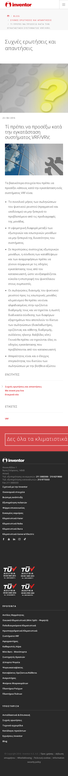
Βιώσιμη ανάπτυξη (12, 497)
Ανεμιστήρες (9, 678)
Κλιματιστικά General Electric (18, 534)
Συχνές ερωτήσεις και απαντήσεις (23, 386)
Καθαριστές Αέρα (11, 646)
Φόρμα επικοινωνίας (13, 507)
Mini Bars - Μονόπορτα (14, 651)
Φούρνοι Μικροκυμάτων (15, 683)
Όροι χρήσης (47, 753)
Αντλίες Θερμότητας (13, 614)
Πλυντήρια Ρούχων (12, 688)
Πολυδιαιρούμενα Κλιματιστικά (19, 625)
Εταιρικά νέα (12, 394)
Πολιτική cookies (42, 757)
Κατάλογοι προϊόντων (14, 730)
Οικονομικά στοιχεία (13, 492)
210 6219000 (56, 476)
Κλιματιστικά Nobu (12, 523)
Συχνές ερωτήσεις (12, 720)
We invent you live (14, 390)
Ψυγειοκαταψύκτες (12, 667)
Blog (4, 741)
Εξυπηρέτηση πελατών (14, 502)
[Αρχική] (18, 5)
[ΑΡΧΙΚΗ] (8, 16)
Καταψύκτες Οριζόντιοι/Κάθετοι (19, 672)
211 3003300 (42, 476)
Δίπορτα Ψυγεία (11, 662)
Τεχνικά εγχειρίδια (12, 725)
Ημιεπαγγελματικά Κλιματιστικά (19, 630)
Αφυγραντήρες (10, 641)
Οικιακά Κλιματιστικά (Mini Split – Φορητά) (25, 620)
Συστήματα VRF (10, 635)
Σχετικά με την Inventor (15, 486)
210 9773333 (43, 479)
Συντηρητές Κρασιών (13, 657)
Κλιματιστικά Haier (12, 518)
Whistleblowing (24, 757)
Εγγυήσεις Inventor (12, 735)
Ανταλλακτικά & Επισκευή (16, 714)
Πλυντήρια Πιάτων (12, 693)
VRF (7, 418)
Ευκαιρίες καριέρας (12, 513)
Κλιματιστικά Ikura (12, 528)
